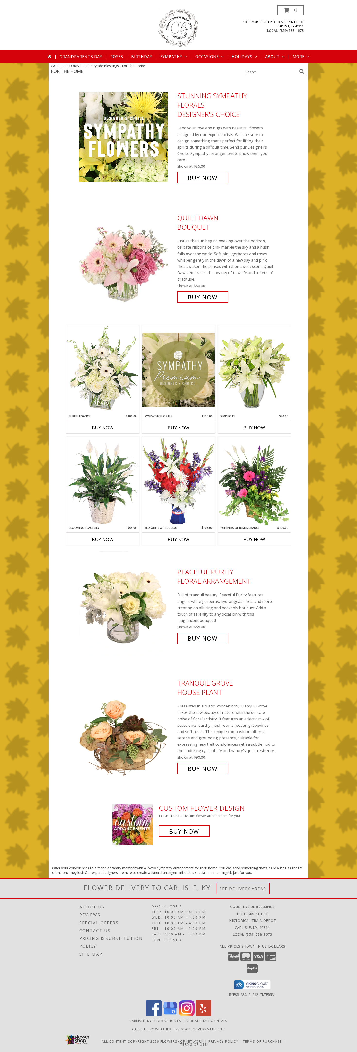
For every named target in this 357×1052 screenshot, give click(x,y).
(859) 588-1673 (292, 30)
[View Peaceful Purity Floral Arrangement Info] (127, 605)
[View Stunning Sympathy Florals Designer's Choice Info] (127, 137)
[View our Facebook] (154, 1014)
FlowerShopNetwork (182, 1041)
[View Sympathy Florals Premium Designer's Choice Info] (178, 369)
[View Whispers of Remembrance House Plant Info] (254, 481)
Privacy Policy (223, 1041)
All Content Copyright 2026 (130, 1041)
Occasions (207, 56)
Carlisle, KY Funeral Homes (155, 1020)
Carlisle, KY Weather (151, 1029)
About (272, 56)
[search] (302, 71)
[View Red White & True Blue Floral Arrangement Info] (178, 481)
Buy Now (203, 178)
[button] (290, 10)
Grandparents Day (81, 56)
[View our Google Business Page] (170, 1014)
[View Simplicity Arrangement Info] (254, 369)
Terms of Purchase (262, 1041)
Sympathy (171, 56)
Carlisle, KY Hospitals (206, 1020)
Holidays (242, 56)
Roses (116, 56)
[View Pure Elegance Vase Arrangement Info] (102, 369)
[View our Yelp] (203, 1014)
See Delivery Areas (243, 888)
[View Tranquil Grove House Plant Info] (127, 726)
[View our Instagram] (187, 1014)
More (299, 56)
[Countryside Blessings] (179, 27)
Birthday (141, 56)
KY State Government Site (200, 1029)
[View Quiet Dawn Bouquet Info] (127, 257)
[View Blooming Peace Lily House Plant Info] (102, 481)
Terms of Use (193, 1044)
